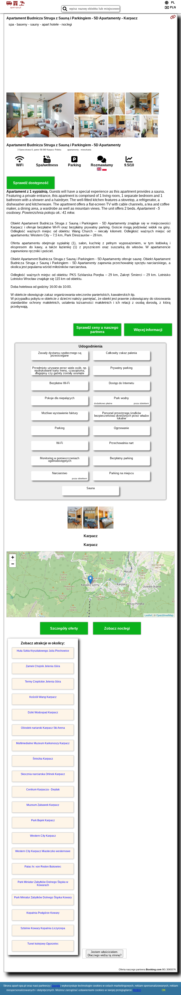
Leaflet (148, 615)
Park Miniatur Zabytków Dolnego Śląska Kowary (43, 897)
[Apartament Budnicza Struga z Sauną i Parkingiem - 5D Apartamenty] (40, 115)
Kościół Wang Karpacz (43, 697)
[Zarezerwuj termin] (173, 17)
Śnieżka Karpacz (43, 758)
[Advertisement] (91, 59)
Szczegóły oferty (64, 628)
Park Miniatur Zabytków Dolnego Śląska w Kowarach (43, 883)
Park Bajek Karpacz (43, 820)
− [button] (12, 564)
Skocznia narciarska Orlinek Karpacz (43, 774)
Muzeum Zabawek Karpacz (42, 804)
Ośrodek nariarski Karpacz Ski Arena (43, 727)
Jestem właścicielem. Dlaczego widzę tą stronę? (104, 953)
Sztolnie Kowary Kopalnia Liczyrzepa (43, 928)
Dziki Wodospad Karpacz (43, 712)
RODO (137, 990)
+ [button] (12, 557)
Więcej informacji (148, 330)
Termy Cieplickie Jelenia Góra (43, 681)
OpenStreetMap (164, 615)
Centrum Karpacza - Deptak (43, 789)
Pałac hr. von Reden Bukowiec (43, 866)
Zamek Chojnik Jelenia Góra (43, 666)
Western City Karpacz (43, 835)
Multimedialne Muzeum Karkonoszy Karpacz (43, 743)
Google (55, 985)
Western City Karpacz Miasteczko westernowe (42, 851)
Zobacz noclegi (117, 628)
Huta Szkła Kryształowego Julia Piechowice (43, 650)
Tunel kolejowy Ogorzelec (42, 943)
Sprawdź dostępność (31, 183)
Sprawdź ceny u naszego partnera (97, 330)
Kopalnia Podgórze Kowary (42, 912)
